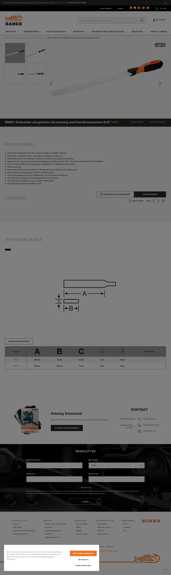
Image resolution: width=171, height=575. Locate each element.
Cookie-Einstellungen (83, 565)
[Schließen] (96, 547)
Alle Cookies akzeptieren (83, 553)
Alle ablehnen (83, 559)
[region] (51, 558)
